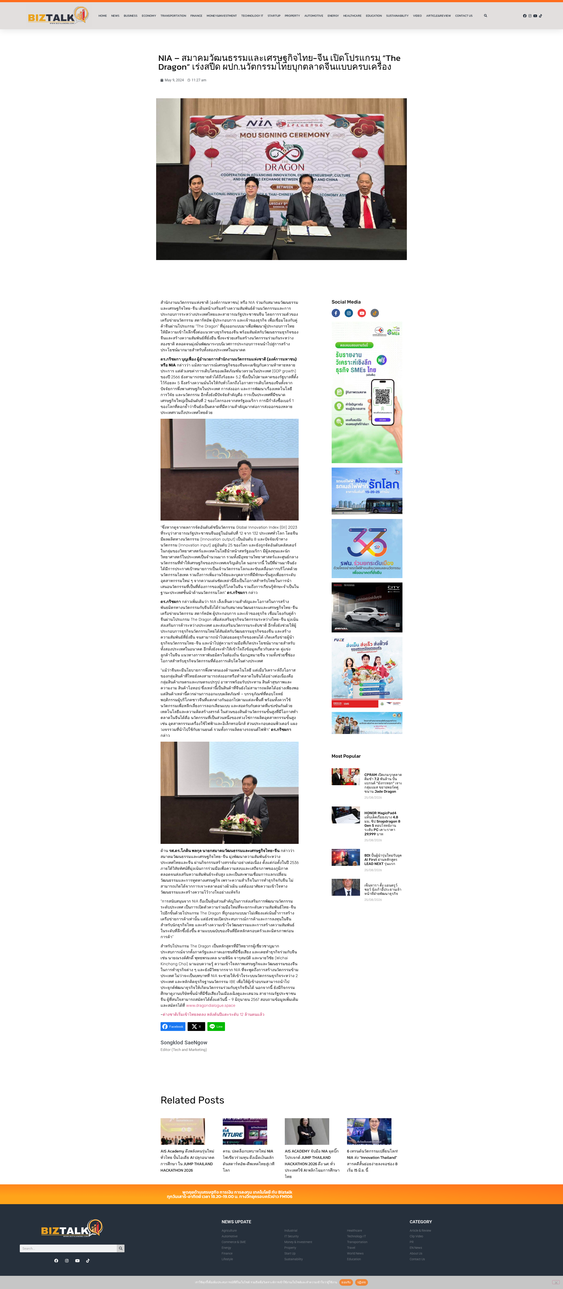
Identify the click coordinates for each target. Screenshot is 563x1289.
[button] (485, 16)
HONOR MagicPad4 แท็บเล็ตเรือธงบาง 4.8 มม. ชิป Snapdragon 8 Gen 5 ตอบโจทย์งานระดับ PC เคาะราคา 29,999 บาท (382, 823)
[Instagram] (530, 15)
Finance (196, 15)
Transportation (173, 15)
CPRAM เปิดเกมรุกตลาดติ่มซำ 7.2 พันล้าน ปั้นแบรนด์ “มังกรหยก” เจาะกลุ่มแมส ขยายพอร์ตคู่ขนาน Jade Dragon (383, 783)
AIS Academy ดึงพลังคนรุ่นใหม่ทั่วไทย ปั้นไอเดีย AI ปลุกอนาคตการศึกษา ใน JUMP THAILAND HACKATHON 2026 (187, 1160)
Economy (149, 15)
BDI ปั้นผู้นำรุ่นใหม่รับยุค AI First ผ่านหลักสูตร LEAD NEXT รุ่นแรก (383, 859)
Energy (333, 15)
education (374, 15)
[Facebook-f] (336, 313)
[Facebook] (524, 15)
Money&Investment (222, 15)
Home (103, 15)
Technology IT (252, 15)
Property (292, 15)
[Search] (120, 1248)
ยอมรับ (346, 1282)
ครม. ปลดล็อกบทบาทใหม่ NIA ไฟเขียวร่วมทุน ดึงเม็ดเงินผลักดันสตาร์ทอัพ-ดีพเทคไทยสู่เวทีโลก (248, 1160)
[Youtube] (535, 15)
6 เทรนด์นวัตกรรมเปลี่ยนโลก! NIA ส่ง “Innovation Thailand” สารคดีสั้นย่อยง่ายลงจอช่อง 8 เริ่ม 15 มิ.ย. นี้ (372, 1160)
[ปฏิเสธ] (556, 1282)
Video (417, 15)
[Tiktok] (540, 15)
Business (130, 15)
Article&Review (438, 15)
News (115, 15)
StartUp (274, 15)
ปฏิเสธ (361, 1282)
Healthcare (352, 15)
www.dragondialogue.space (210, 1005)
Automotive (313, 15)
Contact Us (464, 15)
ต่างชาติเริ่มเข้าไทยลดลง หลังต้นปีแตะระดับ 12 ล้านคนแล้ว (213, 1014)
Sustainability (397, 15)
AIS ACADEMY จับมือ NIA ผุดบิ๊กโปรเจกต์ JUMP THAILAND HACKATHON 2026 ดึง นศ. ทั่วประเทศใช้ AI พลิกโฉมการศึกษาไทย (312, 1163)
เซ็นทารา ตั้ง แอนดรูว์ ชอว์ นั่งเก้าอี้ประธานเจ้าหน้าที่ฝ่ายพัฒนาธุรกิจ (382, 889)
